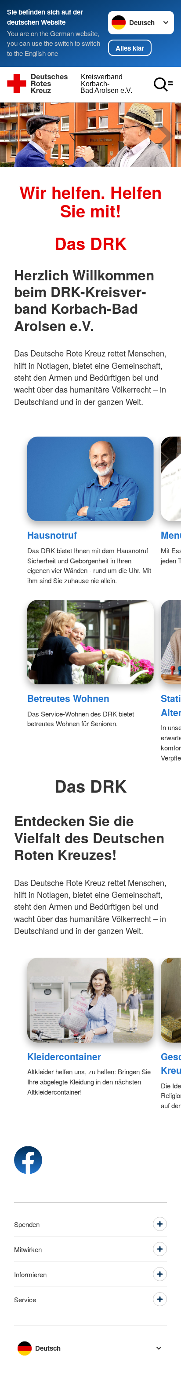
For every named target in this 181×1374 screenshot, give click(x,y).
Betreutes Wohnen (68, 698)
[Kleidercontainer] (90, 1000)
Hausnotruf (52, 534)
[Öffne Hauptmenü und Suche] (163, 84)
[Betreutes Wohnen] (90, 642)
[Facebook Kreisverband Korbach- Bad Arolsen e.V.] (28, 1160)
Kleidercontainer (64, 1056)
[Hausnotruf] (90, 479)
